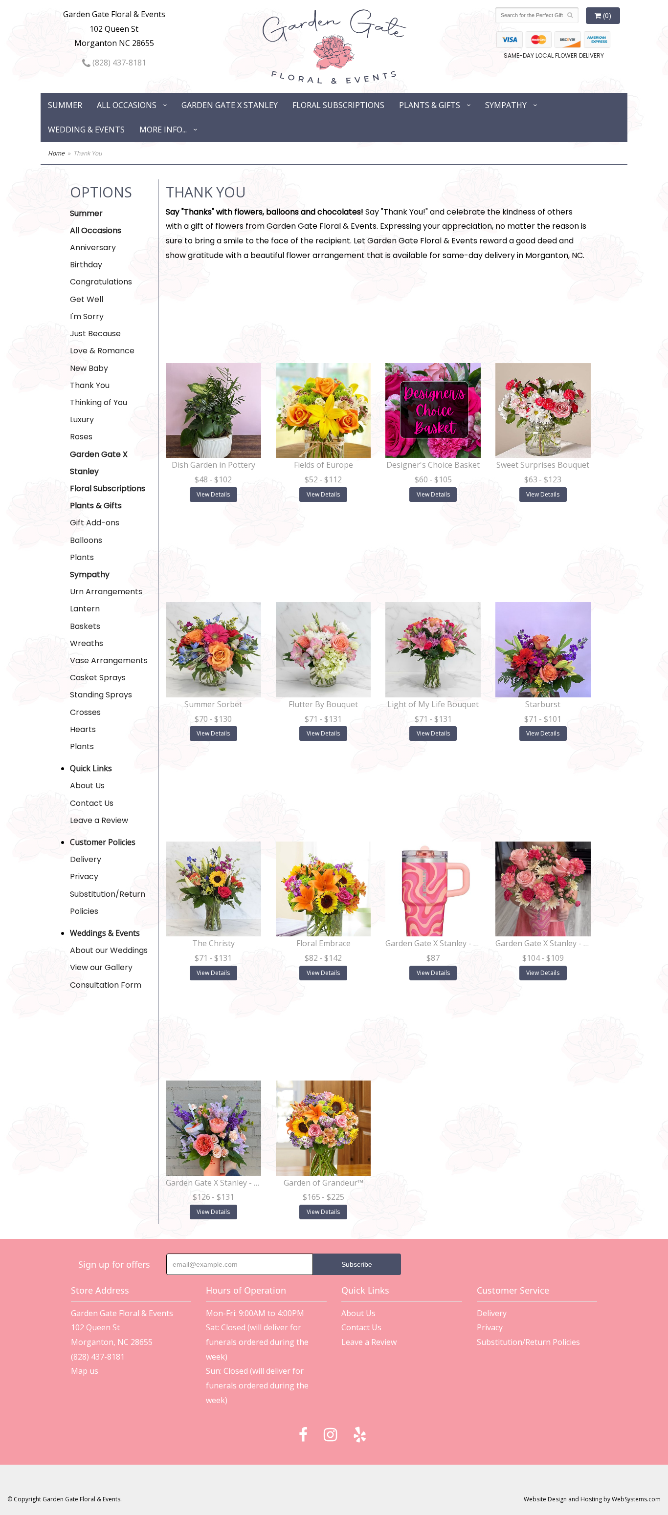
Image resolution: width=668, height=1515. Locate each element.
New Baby (89, 368)
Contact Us (91, 803)
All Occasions (126, 105)
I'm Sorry (87, 316)
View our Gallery (101, 967)
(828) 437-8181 (118, 62)
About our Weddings (109, 950)
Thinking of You (98, 402)
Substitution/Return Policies (107, 902)
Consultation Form (105, 985)
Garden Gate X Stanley (229, 105)
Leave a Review (99, 820)
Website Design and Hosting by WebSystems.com (592, 1499)
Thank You (90, 385)
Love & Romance (102, 350)
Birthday (86, 264)
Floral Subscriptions (338, 105)
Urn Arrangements (106, 591)
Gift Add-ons (94, 522)
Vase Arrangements (109, 660)
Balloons (86, 540)
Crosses (85, 712)
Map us (84, 1370)
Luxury (82, 419)
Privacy (84, 876)
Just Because (95, 333)
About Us (87, 785)
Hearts (83, 729)
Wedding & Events (86, 129)
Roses (81, 436)
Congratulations (101, 281)
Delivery (85, 859)
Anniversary (93, 247)
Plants (82, 557)
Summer (65, 105)
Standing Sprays (101, 694)
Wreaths (86, 643)
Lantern (85, 608)
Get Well (86, 299)
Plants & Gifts (429, 105)
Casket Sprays (98, 677)
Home (56, 153)
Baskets (85, 626)
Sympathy (506, 105)
